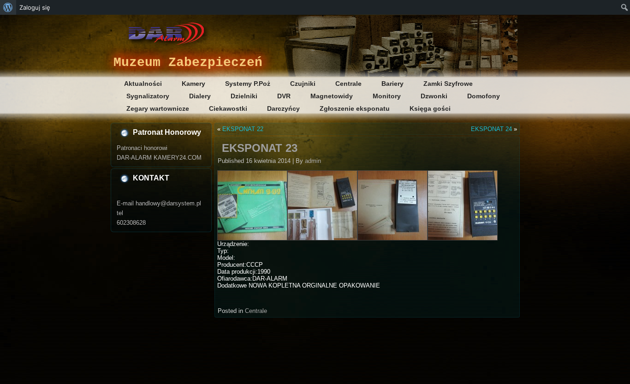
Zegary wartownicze (157, 108)
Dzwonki (434, 96)
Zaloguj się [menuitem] (34, 7)
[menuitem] (8, 7)
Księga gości (430, 108)
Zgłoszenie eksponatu (355, 108)
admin (313, 160)
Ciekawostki (228, 108)
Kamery (193, 83)
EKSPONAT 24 (491, 129)
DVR (284, 96)
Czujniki (302, 83)
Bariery (392, 83)
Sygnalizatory (147, 96)
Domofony (483, 96)
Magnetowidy (331, 96)
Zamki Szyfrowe (448, 83)
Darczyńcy (283, 108)
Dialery (200, 96)
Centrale (348, 83)
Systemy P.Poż (247, 83)
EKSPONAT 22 (242, 129)
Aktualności (143, 83)
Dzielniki (244, 96)
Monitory (387, 96)
